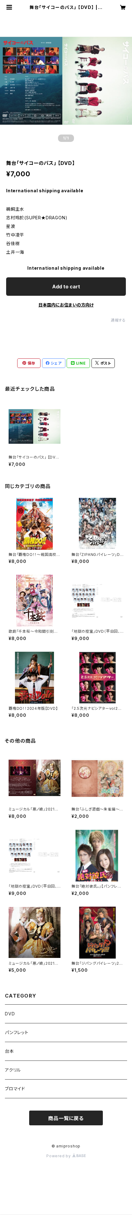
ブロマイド (15, 1088)
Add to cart (66, 286)
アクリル (13, 1069)
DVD (10, 1013)
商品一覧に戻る (66, 1118)
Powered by (59, 1156)
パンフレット (17, 1032)
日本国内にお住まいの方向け (66, 304)
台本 (9, 1051)
